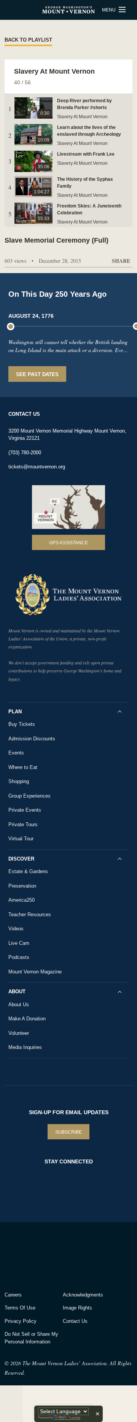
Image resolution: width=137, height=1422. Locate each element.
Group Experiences (29, 796)
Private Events (24, 810)
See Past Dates (37, 374)
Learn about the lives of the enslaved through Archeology (89, 131)
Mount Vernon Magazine (35, 972)
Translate (74, 1417)
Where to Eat (22, 767)
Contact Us (75, 1321)
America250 (21, 900)
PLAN (15, 711)
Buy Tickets (21, 724)
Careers (13, 1295)
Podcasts (18, 957)
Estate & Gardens (28, 871)
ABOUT (16, 991)
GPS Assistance (68, 542)
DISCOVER (21, 859)
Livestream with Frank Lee (86, 154)
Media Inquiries (25, 1047)
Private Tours (23, 824)
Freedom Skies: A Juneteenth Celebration (89, 209)
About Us (18, 1004)
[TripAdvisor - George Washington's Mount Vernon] (26, 1255)
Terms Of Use (20, 1308)
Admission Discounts (31, 739)
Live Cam (18, 943)
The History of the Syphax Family (85, 183)
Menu (109, 10)
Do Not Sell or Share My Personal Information (31, 1338)
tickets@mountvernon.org (36, 467)
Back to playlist (28, 40)
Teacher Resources (29, 914)
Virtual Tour (20, 838)
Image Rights (77, 1308)
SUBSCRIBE (68, 1132)
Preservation (22, 886)
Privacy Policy (21, 1321)
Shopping (18, 781)
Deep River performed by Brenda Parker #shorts (84, 104)
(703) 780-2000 (24, 452)
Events (16, 753)
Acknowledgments (83, 1295)
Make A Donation (27, 1018)
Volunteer (18, 1033)
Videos (16, 928)
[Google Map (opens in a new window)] (68, 507)
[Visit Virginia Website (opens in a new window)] (72, 1255)
